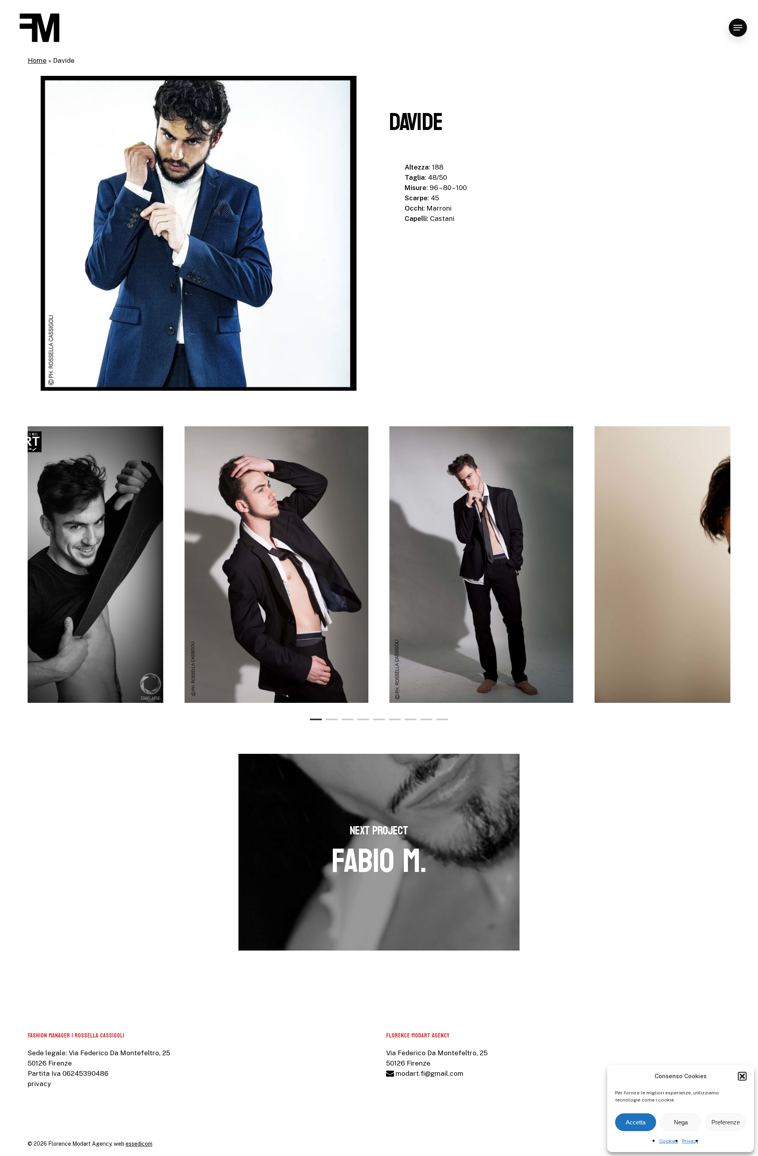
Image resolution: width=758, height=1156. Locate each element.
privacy (39, 1084)
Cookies (668, 1141)
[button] (742, 1076)
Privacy (690, 1141)
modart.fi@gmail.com (428, 1073)
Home (37, 60)
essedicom (139, 1144)
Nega (681, 1122)
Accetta (635, 1122)
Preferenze (725, 1122)
